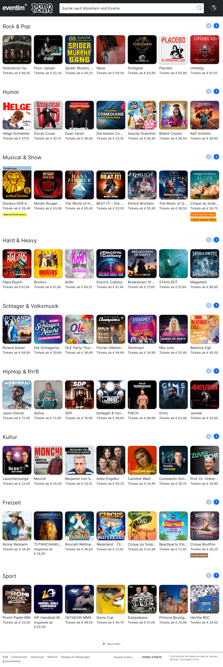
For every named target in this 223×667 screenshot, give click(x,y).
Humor (11, 92)
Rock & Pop (16, 26)
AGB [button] (5, 657)
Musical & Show (22, 157)
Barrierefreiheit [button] (12, 661)
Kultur (10, 437)
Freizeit (12, 502)
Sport (9, 576)
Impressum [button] (37, 657)
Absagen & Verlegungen (75, 657)
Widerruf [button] (52, 657)
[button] (216, 25)
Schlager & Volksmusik (31, 306)
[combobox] (127, 8)
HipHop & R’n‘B (21, 371)
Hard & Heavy (20, 240)
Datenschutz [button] (19, 657)
